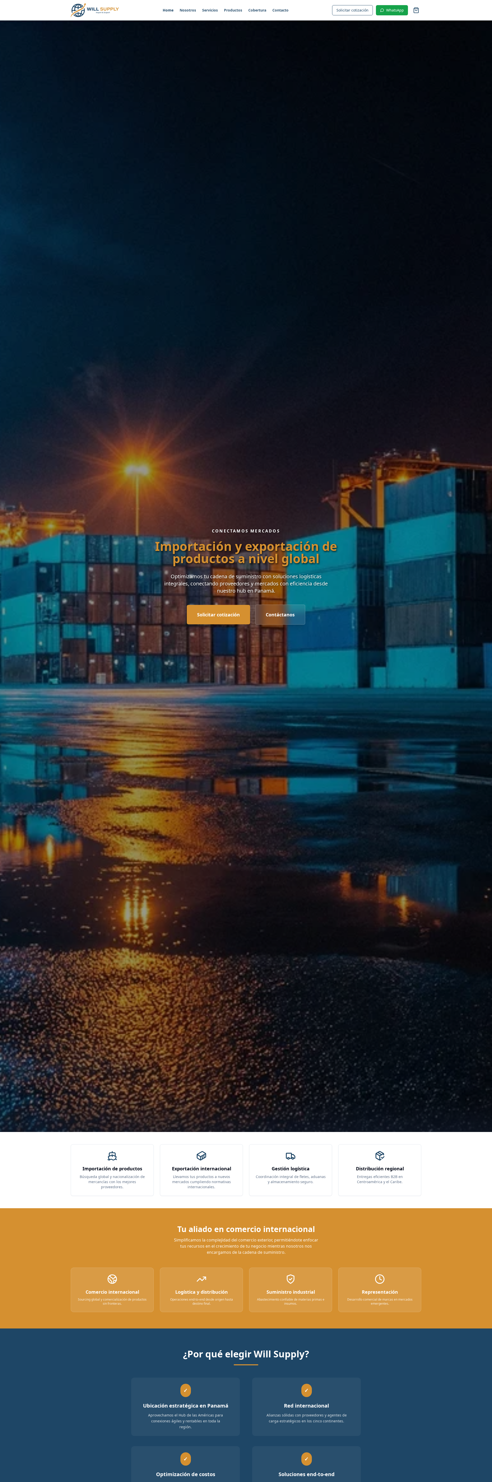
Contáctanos (280, 615)
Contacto (280, 10)
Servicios (210, 10)
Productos (233, 10)
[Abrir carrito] (416, 10)
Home (168, 10)
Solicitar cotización (352, 10)
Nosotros (188, 10)
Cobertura (257, 10)
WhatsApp (395, 10)
